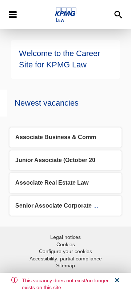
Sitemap (65, 265)
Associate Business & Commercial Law (69, 137)
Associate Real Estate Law (51, 183)
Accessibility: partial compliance (65, 258)
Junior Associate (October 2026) (59, 160)
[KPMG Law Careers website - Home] (65, 14)
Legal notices (65, 237)
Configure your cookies (65, 251)
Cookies (65, 244)
